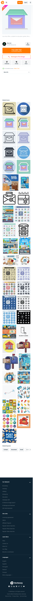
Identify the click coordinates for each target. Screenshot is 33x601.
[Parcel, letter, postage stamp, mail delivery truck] (7, 396)
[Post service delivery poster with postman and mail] (8, 272)
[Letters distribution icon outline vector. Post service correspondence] (21, 271)
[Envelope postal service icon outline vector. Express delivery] (9, 287)
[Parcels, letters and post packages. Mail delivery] (10, 384)
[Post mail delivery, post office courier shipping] (8, 370)
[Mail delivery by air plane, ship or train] (22, 289)
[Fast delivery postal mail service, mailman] (8, 590)
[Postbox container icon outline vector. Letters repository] (9, 337)
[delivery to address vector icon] (9, 528)
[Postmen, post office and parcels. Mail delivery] (10, 352)
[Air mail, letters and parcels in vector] (22, 588)
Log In (25, 2)
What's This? (16, 68)
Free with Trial (17, 50)
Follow (27, 44)
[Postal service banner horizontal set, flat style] (9, 514)
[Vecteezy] (2, 2)
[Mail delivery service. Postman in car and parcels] (10, 255)
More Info (6, 72)
